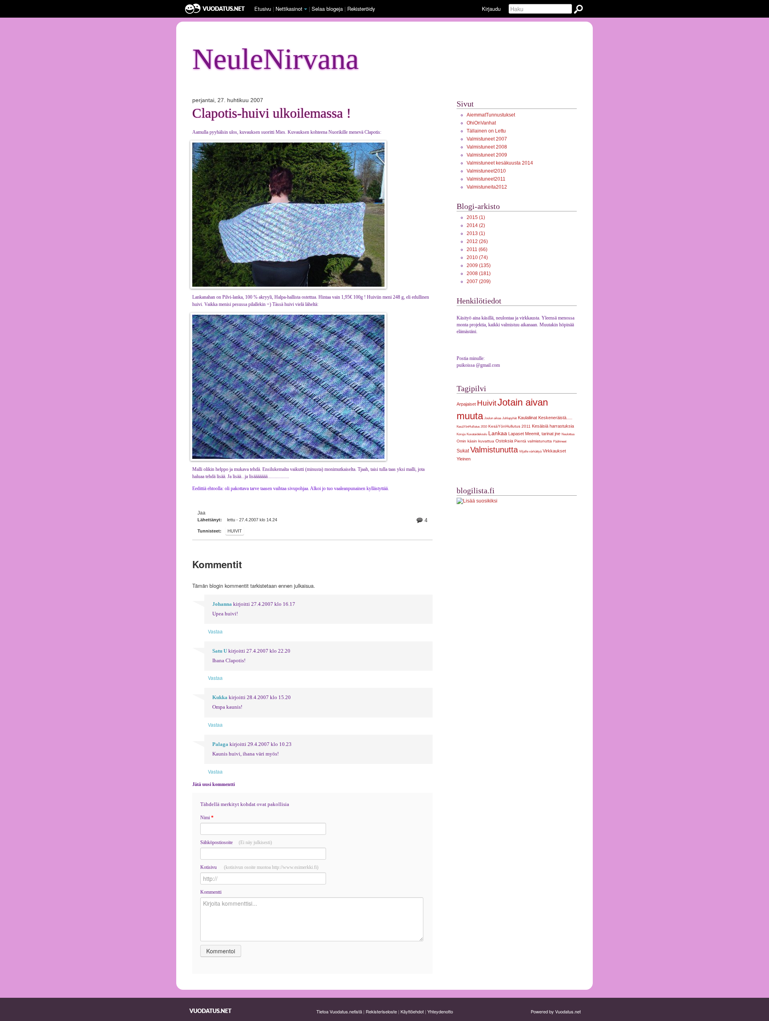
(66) (477, 249)
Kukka (219, 697)
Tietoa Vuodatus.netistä (339, 1011)
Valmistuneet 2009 (487, 155)
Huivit (234, 531)
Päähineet (559, 441)
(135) (479, 265)
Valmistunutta (494, 449)
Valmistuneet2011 (486, 179)
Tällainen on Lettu (486, 131)
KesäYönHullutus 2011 (509, 426)
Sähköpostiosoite (236, 842)
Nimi (206, 817)
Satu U (219, 651)
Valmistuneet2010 (486, 171)
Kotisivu (259, 867)
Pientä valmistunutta (533, 441)
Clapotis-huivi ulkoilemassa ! (271, 113)
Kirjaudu (491, 8)
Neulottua (568, 434)
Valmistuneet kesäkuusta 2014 (500, 163)
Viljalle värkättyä (530, 451)
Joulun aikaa (492, 418)
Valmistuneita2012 (487, 187)
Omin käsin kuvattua (475, 441)
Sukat (463, 451)
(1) (476, 217)
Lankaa (497, 433)
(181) (479, 273)
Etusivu (262, 8)
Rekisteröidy (361, 8)
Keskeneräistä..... (555, 417)
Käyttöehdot (412, 1011)
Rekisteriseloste (381, 1011)
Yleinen (464, 458)
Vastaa (215, 631)
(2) (476, 225)
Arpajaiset (466, 404)
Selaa (327, 8)
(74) (477, 257)
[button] (305, 9)
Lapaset (516, 433)
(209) (479, 281)
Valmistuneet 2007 (487, 139)
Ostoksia (504, 440)
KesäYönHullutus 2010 (472, 426)
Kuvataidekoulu (477, 434)
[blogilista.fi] (477, 501)
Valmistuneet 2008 (487, 147)
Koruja (461, 434)
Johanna (222, 604)
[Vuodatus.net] (210, 1010)
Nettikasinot (289, 8)
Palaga (220, 744)
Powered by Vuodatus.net (556, 1011)
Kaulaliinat (527, 417)
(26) (477, 241)
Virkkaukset (554, 450)
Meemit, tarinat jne (542, 433)
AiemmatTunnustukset (491, 115)
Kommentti (210, 892)
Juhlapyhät (509, 418)
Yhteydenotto (440, 1011)
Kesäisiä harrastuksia (553, 426)
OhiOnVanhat (481, 123)
